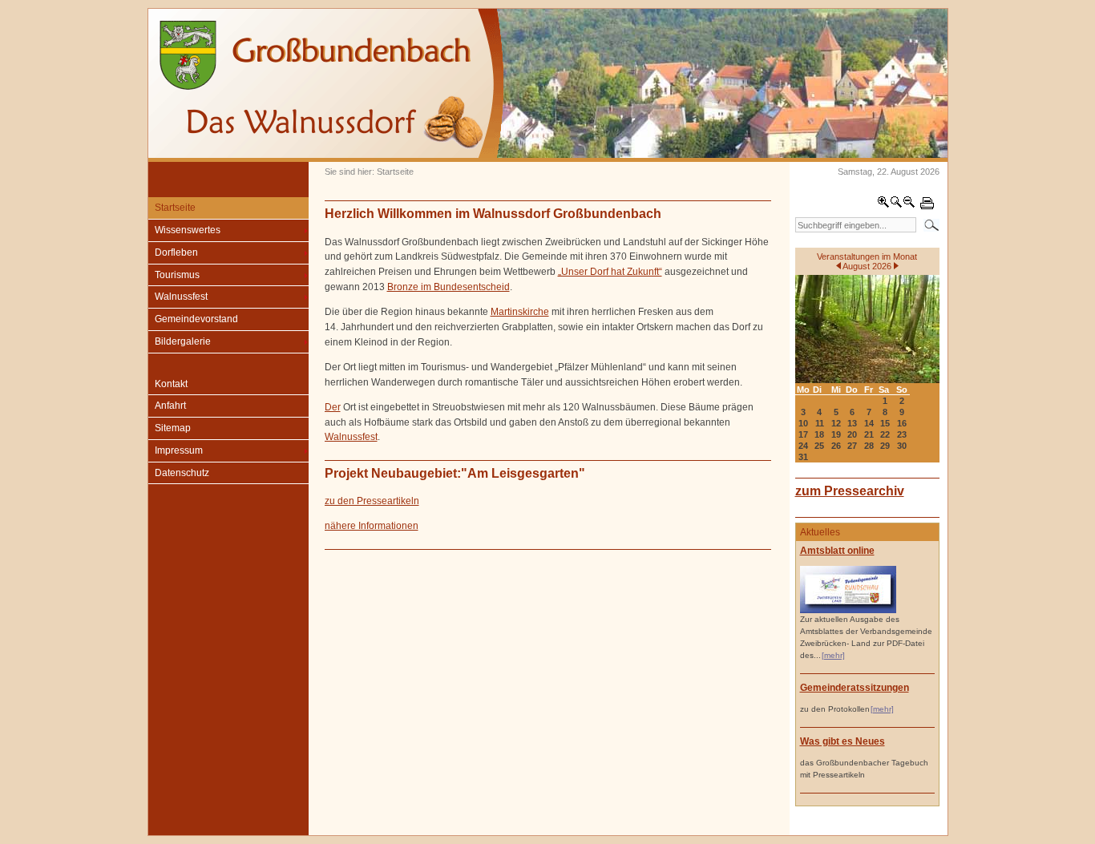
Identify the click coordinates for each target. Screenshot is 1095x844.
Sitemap (173, 428)
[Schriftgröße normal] (896, 205)
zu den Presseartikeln (372, 501)
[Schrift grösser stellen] (883, 205)
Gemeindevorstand (196, 319)
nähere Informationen (371, 525)
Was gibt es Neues (842, 741)
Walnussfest (181, 296)
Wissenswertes (187, 230)
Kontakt (171, 384)
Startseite (175, 207)
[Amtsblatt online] (848, 610)
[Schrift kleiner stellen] (909, 205)
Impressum (179, 450)
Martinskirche (520, 311)
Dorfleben (176, 252)
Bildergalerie (183, 341)
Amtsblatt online (837, 550)
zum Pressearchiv (849, 490)
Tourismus (177, 275)
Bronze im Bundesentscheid (448, 287)
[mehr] (833, 655)
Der (333, 407)
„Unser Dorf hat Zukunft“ (610, 271)
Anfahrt (170, 405)
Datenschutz (182, 473)
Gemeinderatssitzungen (854, 687)
